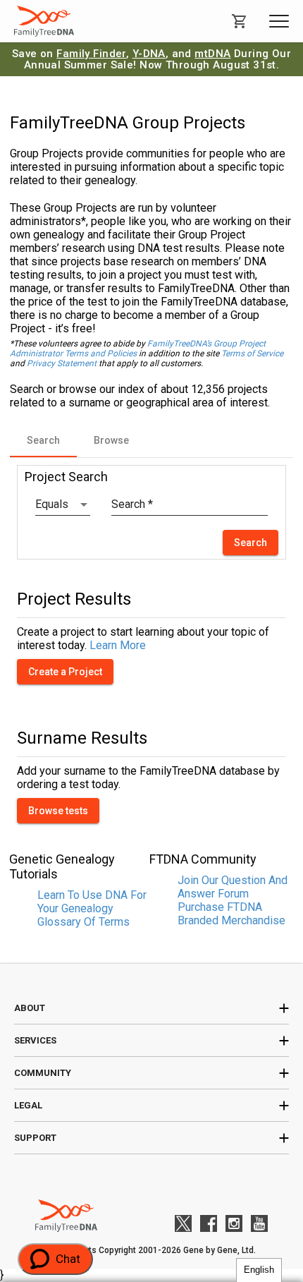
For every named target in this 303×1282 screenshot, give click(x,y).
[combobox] (62, 504)
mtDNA (212, 53)
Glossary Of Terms (83, 922)
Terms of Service (252, 353)
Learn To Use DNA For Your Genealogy (92, 901)
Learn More (117, 645)
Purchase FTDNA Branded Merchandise (231, 913)
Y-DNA (149, 53)
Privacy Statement (62, 363)
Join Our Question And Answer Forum (232, 886)
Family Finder (91, 53)
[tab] (43, 440)
